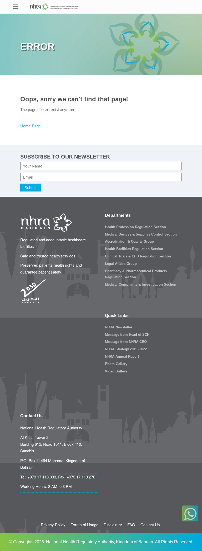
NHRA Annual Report (122, 356)
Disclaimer (113, 524)
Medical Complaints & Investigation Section (140, 284)
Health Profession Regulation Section (135, 227)
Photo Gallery (116, 364)
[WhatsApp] (190, 513)
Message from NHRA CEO (126, 342)
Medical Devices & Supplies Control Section (141, 234)
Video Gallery (116, 371)
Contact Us (150, 524)
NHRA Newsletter (118, 327)
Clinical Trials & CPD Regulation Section (138, 256)
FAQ (131, 524)
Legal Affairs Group (121, 264)
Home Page (30, 125)
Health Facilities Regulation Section (134, 249)
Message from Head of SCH (127, 335)
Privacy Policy (53, 524)
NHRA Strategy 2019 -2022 (126, 349)
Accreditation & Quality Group (129, 241)
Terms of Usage (84, 524)
